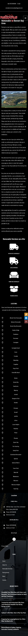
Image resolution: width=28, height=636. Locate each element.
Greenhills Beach (16, 372)
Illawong (16, 390)
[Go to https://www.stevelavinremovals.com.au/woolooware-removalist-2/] (14, 476)
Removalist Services (7, 568)
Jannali (16, 394)
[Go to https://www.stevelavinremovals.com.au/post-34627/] (14, 484)
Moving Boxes (5, 572)
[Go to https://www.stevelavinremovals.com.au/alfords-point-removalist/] (14, 318)
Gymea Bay (15, 382)
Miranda (16, 438)
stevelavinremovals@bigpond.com (14, 8)
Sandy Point (16, 450)
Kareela (16, 402)
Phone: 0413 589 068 (11, 512)
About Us (4, 565)
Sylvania (16, 458)
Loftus (15, 420)
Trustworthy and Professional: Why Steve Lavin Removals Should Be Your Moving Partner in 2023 (12, 604)
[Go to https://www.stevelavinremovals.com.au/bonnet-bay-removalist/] (14, 326)
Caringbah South (16, 348)
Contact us (4, 228)
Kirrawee (16, 408)
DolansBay (15, 360)
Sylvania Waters (16, 463)
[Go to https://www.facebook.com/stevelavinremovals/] (14, 539)
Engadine (16, 364)
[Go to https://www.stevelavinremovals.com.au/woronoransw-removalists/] (14, 480)
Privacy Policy (4, 546)
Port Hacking (16, 446)
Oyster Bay (15, 442)
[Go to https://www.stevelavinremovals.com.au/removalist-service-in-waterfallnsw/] (14, 472)
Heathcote (15, 386)
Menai (15, 432)
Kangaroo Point (16, 398)
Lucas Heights (15, 424)
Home (3, 561)
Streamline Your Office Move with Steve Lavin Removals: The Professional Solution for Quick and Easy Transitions (14, 594)
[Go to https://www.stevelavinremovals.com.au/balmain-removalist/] (14, 322)
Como (15, 352)
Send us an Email (10, 514)
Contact (4, 580)
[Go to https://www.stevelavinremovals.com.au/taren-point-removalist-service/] (14, 468)
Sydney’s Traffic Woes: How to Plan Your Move (13, 613)
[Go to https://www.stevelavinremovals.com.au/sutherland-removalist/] (14, 454)
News (3, 576)
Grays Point (16, 368)
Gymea (15, 378)
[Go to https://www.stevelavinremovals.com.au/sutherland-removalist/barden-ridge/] (14, 330)
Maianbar (16, 428)
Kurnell (15, 412)
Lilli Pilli (16, 416)
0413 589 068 (13, 3)
